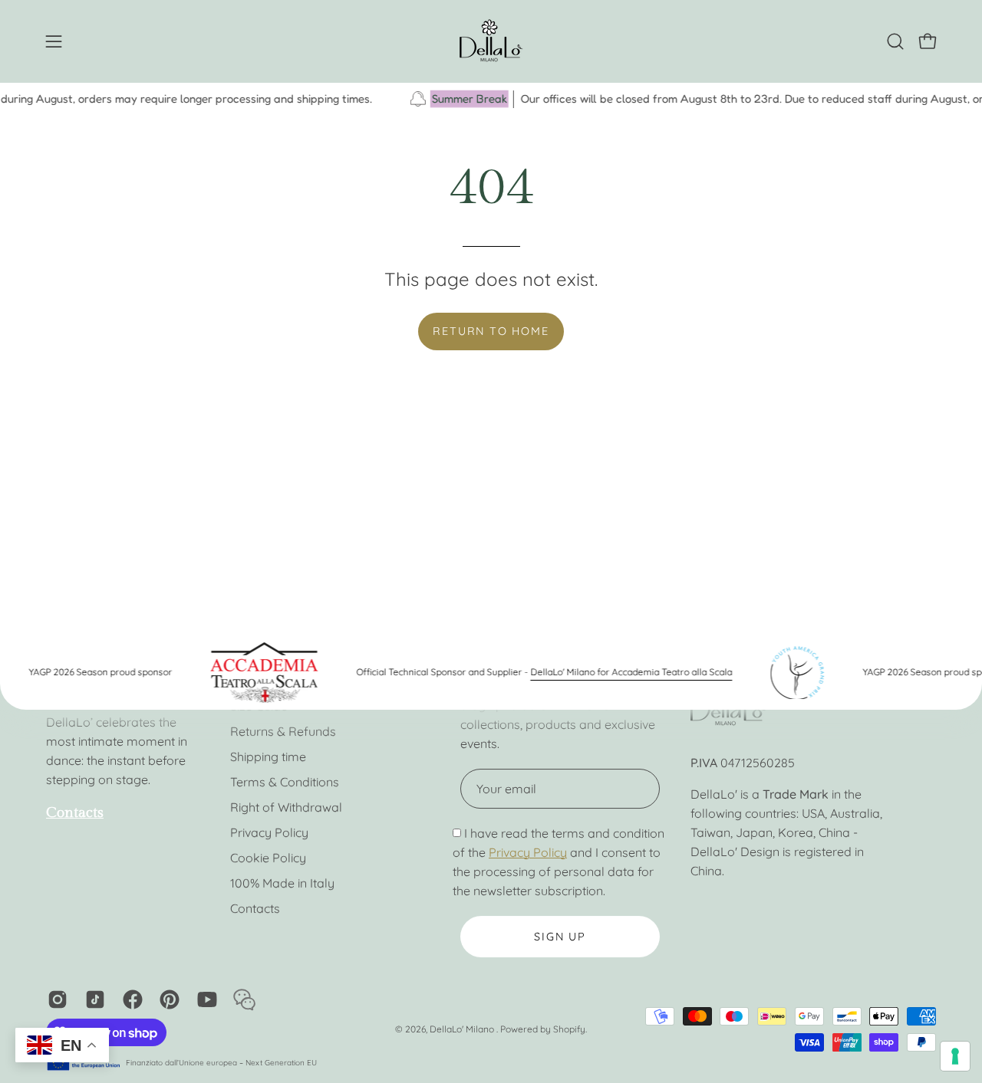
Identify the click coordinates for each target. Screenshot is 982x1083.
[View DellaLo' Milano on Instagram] (55, 999)
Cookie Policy (268, 857)
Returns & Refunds (283, 731)
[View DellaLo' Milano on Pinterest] (167, 999)
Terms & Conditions (284, 781)
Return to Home (491, 331)
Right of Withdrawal (286, 807)
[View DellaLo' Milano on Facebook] (130, 999)
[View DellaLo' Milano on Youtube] (204, 999)
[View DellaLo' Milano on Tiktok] (92, 999)
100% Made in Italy (282, 883)
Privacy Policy (269, 832)
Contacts (255, 908)
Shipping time (268, 756)
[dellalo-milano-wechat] (242, 999)
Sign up (560, 937)
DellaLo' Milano (463, 1029)
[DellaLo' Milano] (491, 41)
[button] (895, 41)
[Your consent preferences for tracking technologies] (955, 1056)
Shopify (569, 1029)
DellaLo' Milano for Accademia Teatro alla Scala (617, 672)
